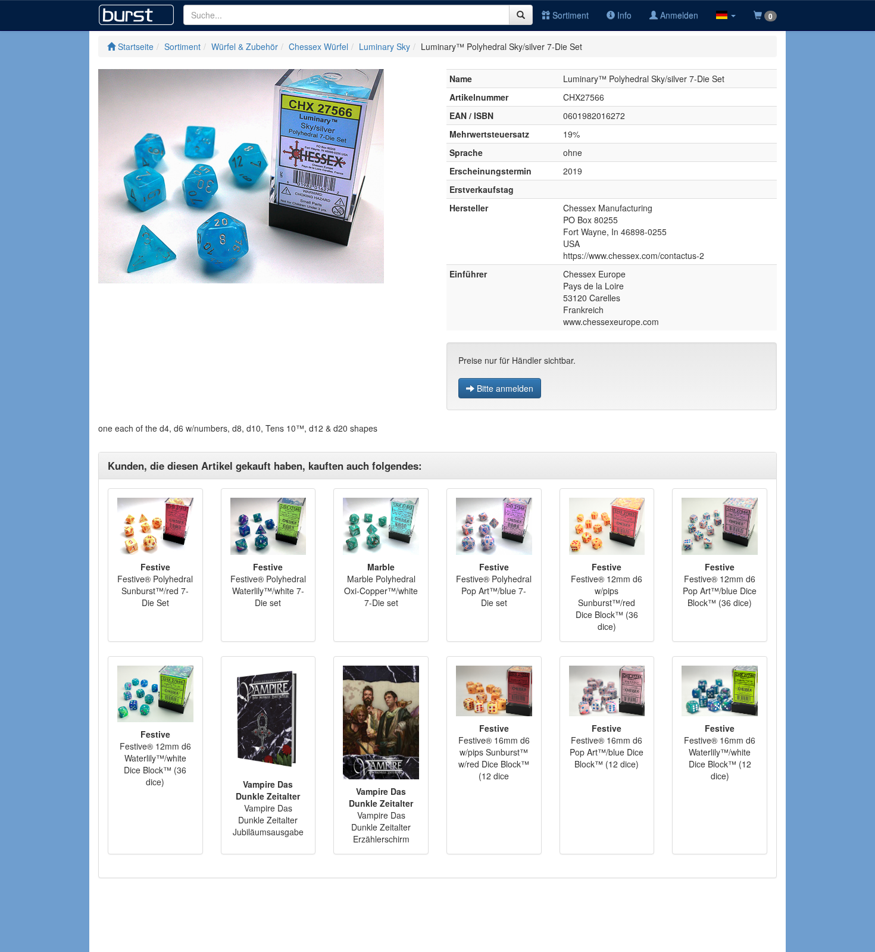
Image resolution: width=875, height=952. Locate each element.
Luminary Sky (384, 46)
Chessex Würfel (318, 46)
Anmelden (678, 15)
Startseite (134, 46)
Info (623, 15)
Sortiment (569, 15)
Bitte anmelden (503, 388)
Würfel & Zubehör (244, 46)
